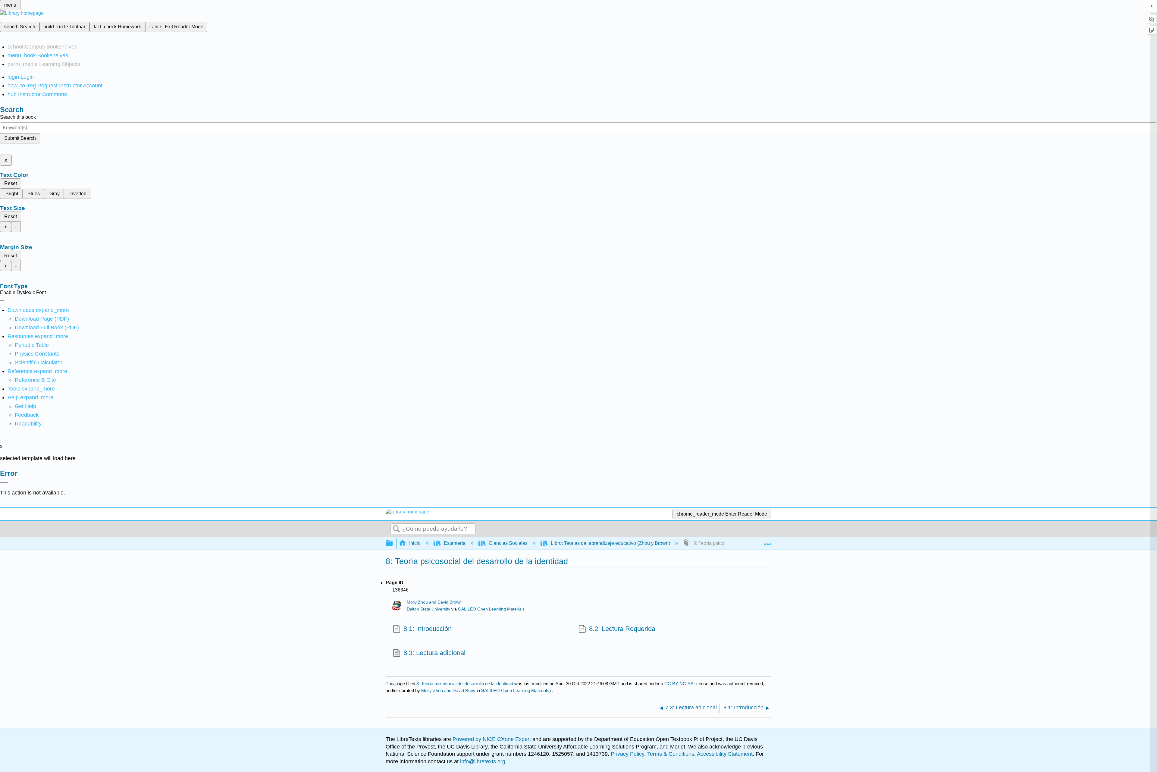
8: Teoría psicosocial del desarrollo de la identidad (464, 683)
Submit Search (20, 138)
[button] (27, 415)
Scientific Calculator (38, 362)
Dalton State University (428, 609)
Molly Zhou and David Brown (434, 602)
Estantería (455, 543)
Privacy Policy (627, 754)
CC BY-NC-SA (679, 683)
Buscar (396, 529)
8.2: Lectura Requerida (622, 628)
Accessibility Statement (725, 754)
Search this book (18, 117)
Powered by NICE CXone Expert (492, 739)
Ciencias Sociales (508, 543)
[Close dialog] (4, 482)
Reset (10, 183)
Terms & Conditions (670, 754)
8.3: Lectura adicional (434, 653)
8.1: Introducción (427, 628)
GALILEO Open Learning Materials (491, 609)
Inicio (415, 543)
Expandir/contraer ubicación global (767, 541)
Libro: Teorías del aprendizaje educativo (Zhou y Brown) (610, 543)
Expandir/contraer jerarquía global (393, 543)
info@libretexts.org (482, 761)
